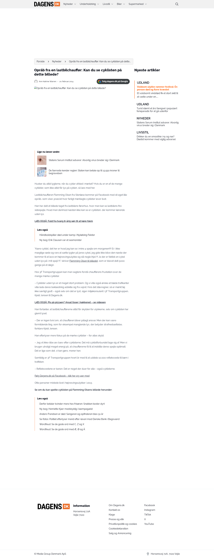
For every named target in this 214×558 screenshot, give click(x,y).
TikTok (147, 514)
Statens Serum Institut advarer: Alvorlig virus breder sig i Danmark (84, 160)
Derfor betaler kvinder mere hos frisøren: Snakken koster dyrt (72, 403)
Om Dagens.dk (116, 505)
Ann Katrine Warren (47, 81)
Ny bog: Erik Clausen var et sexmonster (60, 240)
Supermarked (136, 4)
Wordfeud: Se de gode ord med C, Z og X (61, 424)
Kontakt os (114, 510)
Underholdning (88, 4)
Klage (112, 514)
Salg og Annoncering (120, 533)
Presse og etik (116, 519)
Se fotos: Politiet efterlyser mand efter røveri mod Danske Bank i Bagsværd (79, 419)
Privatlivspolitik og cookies (123, 524)
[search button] (177, 4)
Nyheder (68, 4)
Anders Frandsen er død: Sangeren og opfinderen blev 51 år (71, 414)
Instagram (149, 510)
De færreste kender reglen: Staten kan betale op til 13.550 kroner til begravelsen (84, 172)
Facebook (149, 505)
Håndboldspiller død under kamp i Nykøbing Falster (67, 235)
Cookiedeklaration (118, 528)
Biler (119, 4)
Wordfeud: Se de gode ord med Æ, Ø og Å (62, 429)
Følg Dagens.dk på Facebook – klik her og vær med (62, 375)
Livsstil (106, 4)
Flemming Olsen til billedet (83, 261)
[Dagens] (47, 4)
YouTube (149, 524)
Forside (41, 61)
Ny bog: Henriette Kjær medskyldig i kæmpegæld (66, 409)
